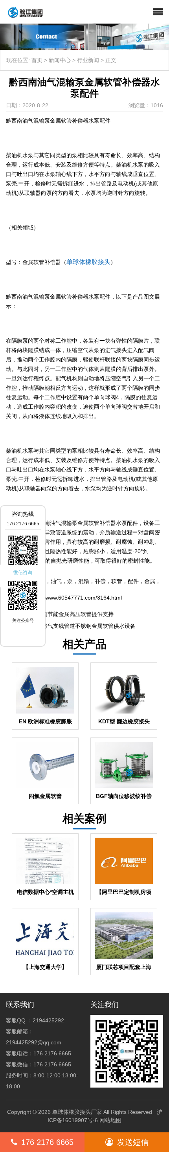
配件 (133, 581)
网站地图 (110, 1120)
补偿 (100, 581)
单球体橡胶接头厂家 (77, 1112)
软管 (116, 581)
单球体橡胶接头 (88, 262)
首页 (36, 60)
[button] (158, 12)
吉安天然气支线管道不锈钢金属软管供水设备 (81, 626)
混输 (83, 581)
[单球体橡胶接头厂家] (22, 12)
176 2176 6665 (47, 1142)
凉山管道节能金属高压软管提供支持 (70, 614)
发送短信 (133, 1142)
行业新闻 (88, 60)
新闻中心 (60, 60)
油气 (56, 581)
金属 (149, 581)
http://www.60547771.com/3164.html (76, 597)
